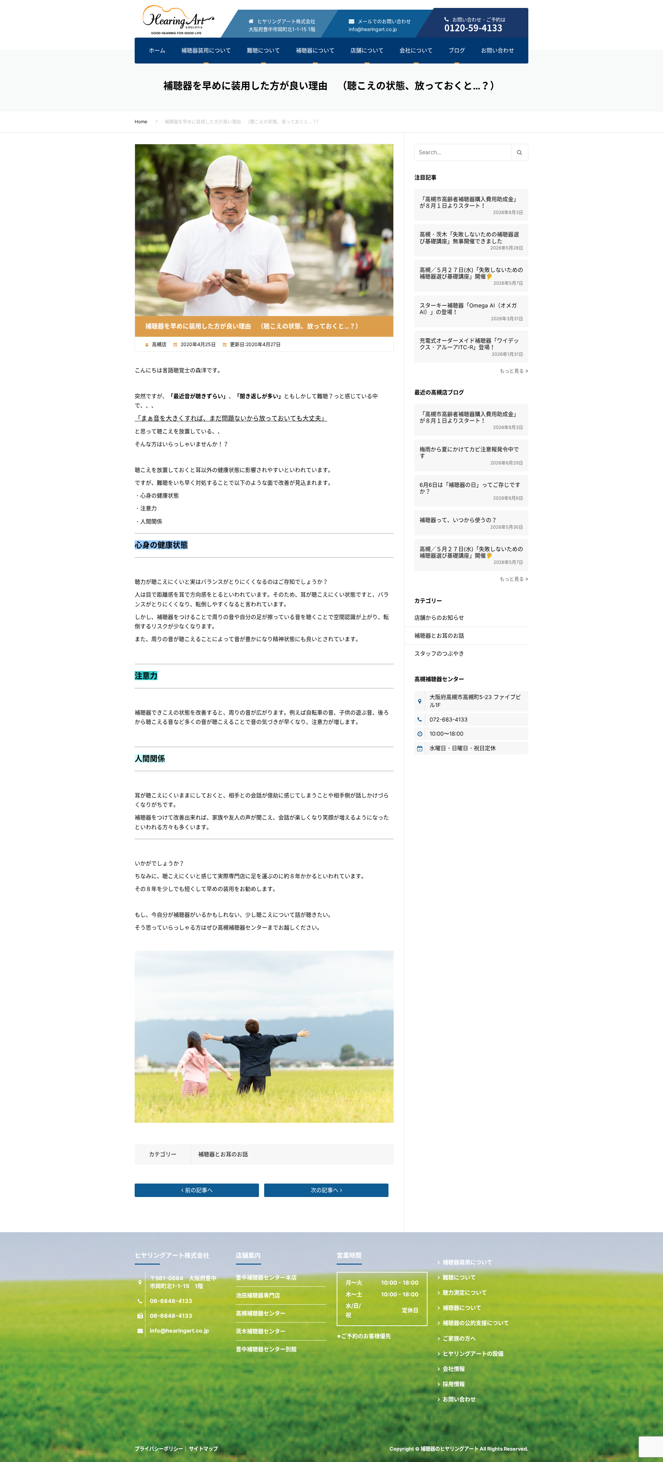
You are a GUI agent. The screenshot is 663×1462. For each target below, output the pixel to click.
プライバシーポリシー (159, 1449)
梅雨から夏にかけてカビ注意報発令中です (469, 452)
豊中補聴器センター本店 (266, 1277)
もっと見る (512, 371)
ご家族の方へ (459, 1338)
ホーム (157, 50)
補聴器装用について (206, 50)
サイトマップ (203, 1449)
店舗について (367, 50)
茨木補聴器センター (261, 1331)
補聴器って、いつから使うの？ (458, 520)
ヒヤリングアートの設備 (473, 1353)
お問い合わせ (497, 50)
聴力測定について (465, 1292)
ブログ (457, 50)
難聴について (263, 50)
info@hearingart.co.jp (373, 29)
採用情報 (454, 1384)
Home (141, 121)
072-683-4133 (449, 719)
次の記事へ (325, 1190)
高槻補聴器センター (261, 1313)
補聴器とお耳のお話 (223, 1154)
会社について (416, 50)
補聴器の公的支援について (476, 1322)
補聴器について (315, 50)
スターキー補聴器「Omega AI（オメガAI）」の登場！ (468, 308)
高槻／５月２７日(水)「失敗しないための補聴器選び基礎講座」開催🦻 (471, 273)
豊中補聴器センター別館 (266, 1349)
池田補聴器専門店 (258, 1295)
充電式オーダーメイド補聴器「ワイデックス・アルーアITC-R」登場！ (469, 344)
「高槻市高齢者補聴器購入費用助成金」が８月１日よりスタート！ (469, 202)
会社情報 (454, 1368)
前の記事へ (198, 1190)
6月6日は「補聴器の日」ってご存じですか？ (470, 488)
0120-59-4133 (473, 27)
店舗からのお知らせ (439, 617)
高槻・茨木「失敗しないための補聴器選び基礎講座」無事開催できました (469, 237)
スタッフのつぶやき (439, 653)
